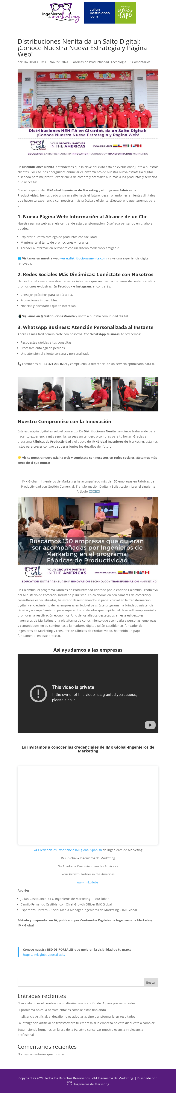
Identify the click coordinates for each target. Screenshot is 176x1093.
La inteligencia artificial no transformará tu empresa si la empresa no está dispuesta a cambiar (86, 1023)
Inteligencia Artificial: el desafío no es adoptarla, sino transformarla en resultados (76, 1016)
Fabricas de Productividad (90, 62)
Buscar (151, 982)
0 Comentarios (140, 62)
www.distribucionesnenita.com (83, 258)
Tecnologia (118, 62)
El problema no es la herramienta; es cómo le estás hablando (62, 1010)
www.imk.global (88, 882)
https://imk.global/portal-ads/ (44, 955)
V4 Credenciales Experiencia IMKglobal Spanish (68, 850)
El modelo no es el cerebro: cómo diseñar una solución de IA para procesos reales (76, 1003)
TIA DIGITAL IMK (34, 62)
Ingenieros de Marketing (91, 1084)
